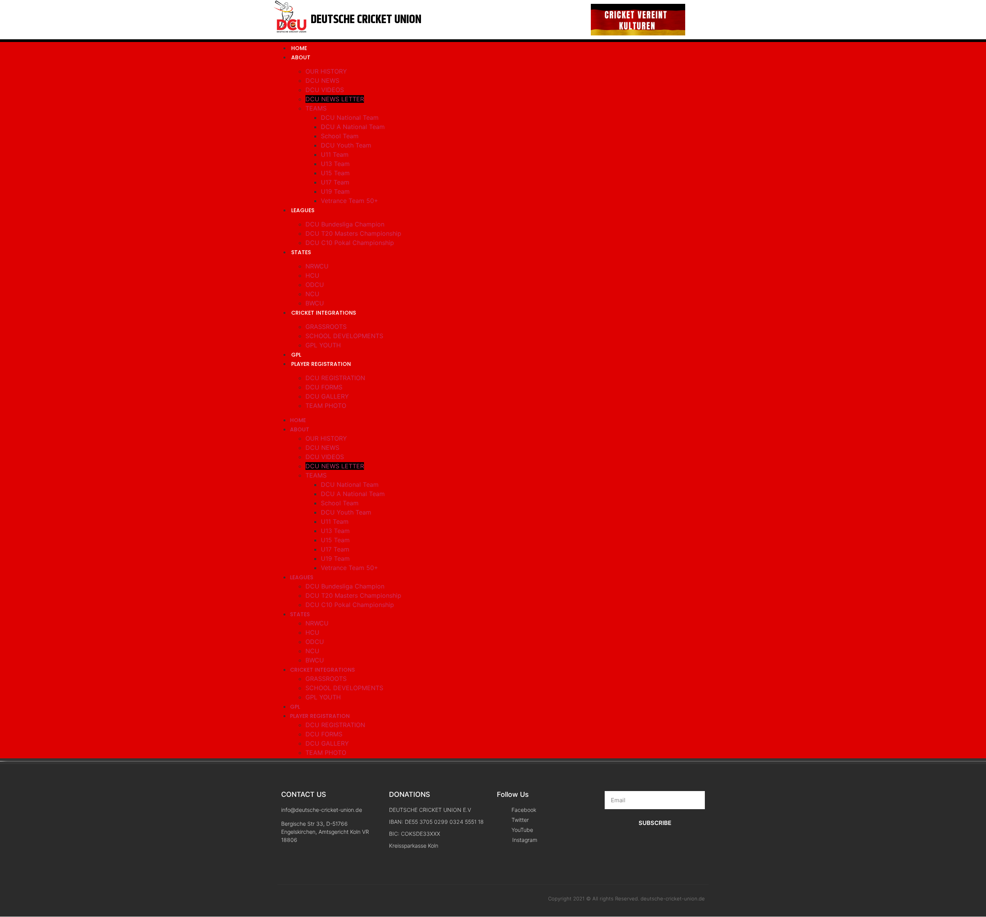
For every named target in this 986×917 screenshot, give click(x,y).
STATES (301, 252)
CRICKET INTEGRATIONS (323, 313)
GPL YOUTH (323, 345)
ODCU (314, 284)
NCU (312, 294)
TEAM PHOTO (325, 405)
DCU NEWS (322, 80)
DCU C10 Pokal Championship (349, 242)
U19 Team (335, 191)
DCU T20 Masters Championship (353, 233)
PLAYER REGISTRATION (321, 364)
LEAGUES (302, 210)
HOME (299, 48)
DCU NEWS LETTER (334, 99)
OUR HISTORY (326, 71)
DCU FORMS (323, 387)
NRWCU (317, 266)
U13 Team (335, 164)
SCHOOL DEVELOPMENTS (344, 336)
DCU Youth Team (346, 145)
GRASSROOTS (326, 326)
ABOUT (300, 57)
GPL (296, 355)
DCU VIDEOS (324, 90)
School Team (340, 136)
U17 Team (335, 182)
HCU (312, 275)
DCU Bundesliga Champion (344, 224)
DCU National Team (350, 117)
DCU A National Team (353, 127)
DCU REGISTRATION (335, 378)
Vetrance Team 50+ (349, 201)
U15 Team (335, 173)
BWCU (314, 303)
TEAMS (316, 108)
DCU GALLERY (327, 396)
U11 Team (335, 154)
